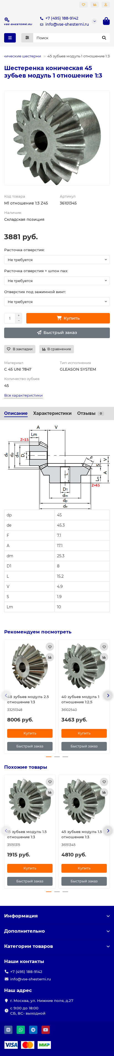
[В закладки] (50, 647)
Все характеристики (23, 395)
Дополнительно (24, 931)
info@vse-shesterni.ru (67, 24)
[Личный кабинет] (106, 5)
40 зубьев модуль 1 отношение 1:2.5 (80, 699)
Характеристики (52, 413)
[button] (6, 695)
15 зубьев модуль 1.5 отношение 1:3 (27, 834)
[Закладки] (83, 5)
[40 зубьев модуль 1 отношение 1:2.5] (84, 666)
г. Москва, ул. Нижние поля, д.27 (41, 1000)
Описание (16, 413)
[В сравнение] (50, 657)
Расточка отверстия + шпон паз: (36, 271)
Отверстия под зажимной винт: (35, 292)
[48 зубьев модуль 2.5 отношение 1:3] (30, 666)
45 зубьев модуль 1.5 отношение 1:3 (81, 834)
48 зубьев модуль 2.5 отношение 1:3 (28, 699)
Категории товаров (28, 946)
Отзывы (89, 413)
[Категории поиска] (27, 38)
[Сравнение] (94, 5)
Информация (21, 916)
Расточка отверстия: (24, 250)
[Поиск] (104, 37)
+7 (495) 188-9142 (61, 18)
